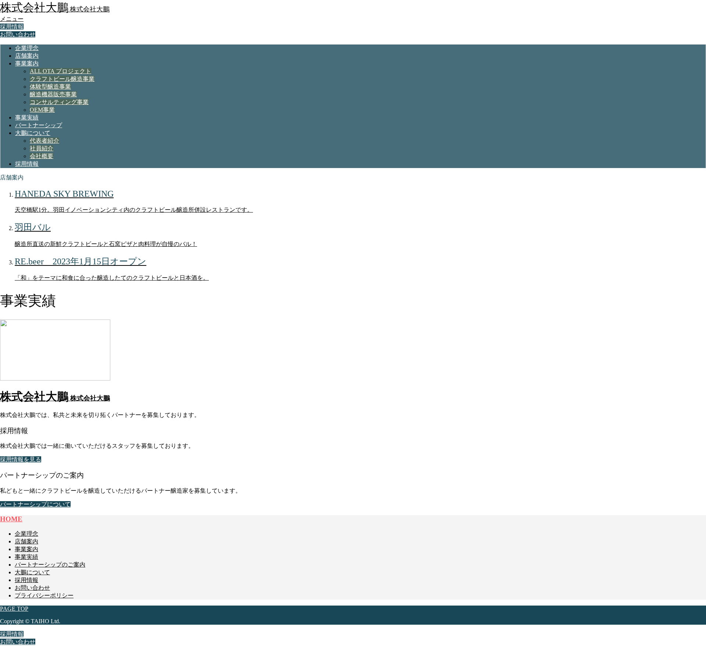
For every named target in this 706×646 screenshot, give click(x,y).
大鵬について (32, 133)
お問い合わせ (17, 34)
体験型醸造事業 (50, 86)
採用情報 (12, 27)
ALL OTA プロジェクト (60, 71)
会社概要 (41, 156)
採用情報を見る (20, 459)
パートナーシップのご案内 (50, 564)
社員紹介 (41, 148)
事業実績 (27, 117)
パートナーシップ (38, 125)
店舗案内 (27, 56)
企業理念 (27, 48)
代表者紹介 (44, 141)
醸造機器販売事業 (53, 94)
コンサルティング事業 (59, 102)
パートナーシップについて (35, 504)
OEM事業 (42, 110)
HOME (11, 519)
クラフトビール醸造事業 (62, 79)
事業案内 (27, 63)
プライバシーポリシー (44, 595)
